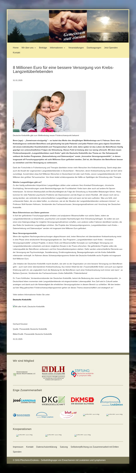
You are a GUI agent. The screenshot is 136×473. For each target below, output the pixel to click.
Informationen (56, 48)
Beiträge (43, 48)
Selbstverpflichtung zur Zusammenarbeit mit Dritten (95, 447)
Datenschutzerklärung (46, 447)
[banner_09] (68, 42)
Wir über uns (27, 48)
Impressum (18, 447)
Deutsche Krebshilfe (22, 300)
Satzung (64, 447)
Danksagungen (94, 48)
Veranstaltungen (76, 48)
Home (16, 48)
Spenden (17, 452)
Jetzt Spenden (111, 48)
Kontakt (16, 52)
